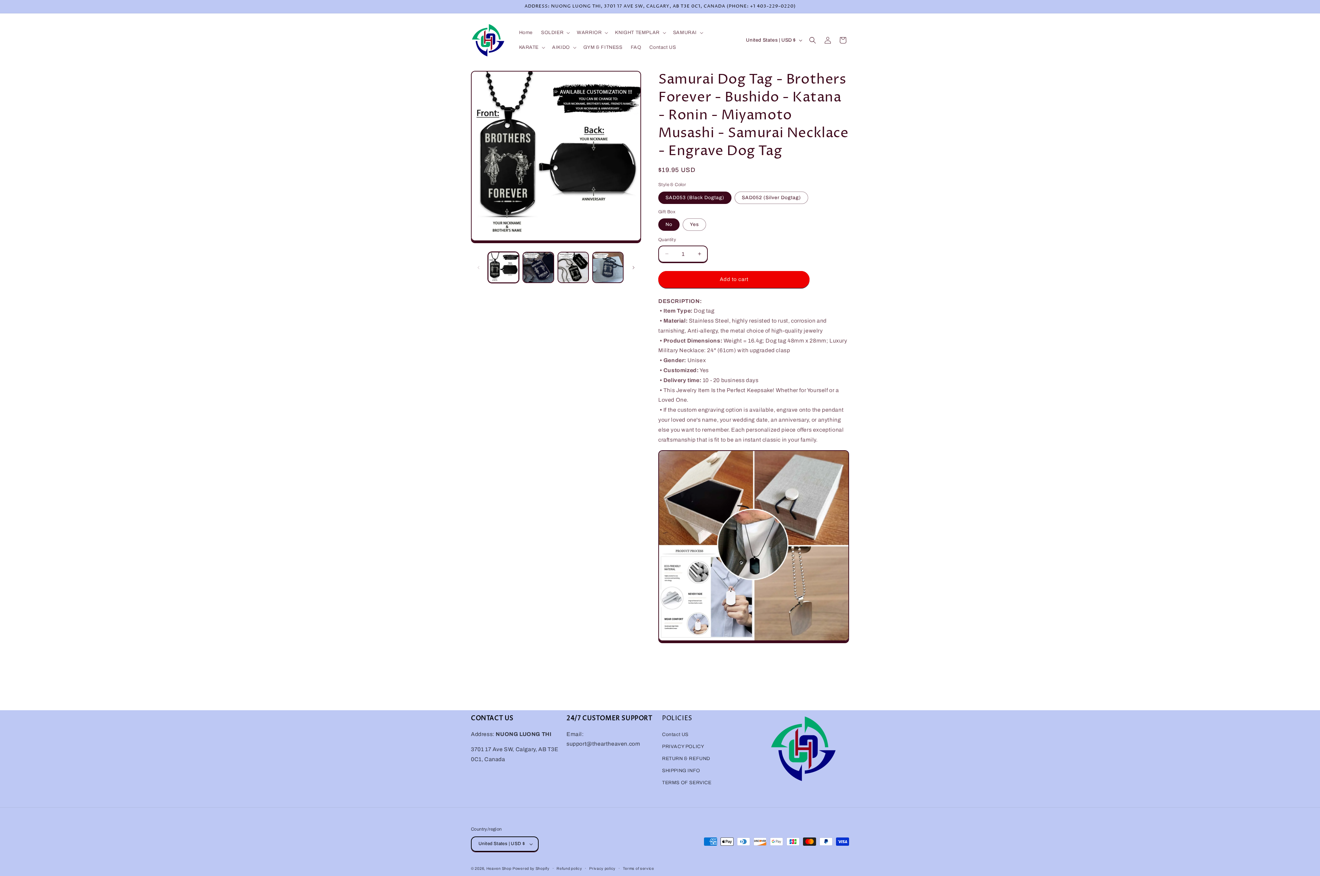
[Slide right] (633, 267)
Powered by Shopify (531, 868)
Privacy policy (602, 868)
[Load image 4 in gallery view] (608, 267)
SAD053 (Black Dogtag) (695, 197)
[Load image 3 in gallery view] (573, 267)
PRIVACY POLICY (683, 746)
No (669, 224)
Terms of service (638, 868)
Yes (694, 224)
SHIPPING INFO (681, 770)
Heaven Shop (499, 868)
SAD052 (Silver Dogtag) (771, 197)
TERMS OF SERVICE (687, 782)
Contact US (675, 734)
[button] (555, 32)
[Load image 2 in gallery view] (538, 267)
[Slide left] (478, 267)
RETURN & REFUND (686, 758)
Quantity (667, 239)
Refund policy (569, 868)
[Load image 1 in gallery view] (503, 267)
